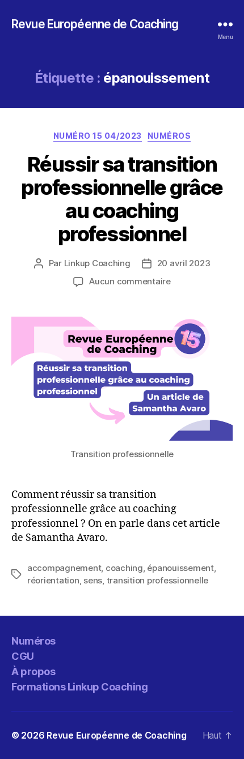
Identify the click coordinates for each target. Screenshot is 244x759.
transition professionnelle (157, 580)
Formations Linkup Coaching (79, 687)
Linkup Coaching (97, 263)
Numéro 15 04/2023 (97, 135)
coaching (124, 567)
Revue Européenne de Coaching (95, 24)
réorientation (53, 580)
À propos (33, 671)
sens (92, 580)
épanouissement (180, 567)
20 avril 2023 (184, 263)
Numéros (169, 135)
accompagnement (64, 567)
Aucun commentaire (130, 281)
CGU (22, 656)
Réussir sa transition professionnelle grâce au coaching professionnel (122, 199)
